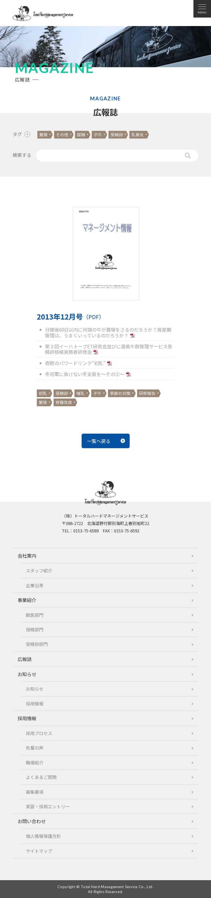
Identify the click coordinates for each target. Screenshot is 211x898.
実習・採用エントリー (48, 806)
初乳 (43, 393)
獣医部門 (34, 615)
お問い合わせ (32, 821)
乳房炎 (137, 134)
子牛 (98, 134)
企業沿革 (34, 585)
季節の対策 (120, 393)
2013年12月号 (70, 316)
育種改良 (63, 402)
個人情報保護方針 (43, 836)
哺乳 (80, 393)
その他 (62, 134)
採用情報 (34, 703)
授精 (81, 134)
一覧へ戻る (98, 440)
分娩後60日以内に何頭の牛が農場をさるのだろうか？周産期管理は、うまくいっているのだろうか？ (108, 332)
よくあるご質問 (41, 777)
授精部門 (34, 629)
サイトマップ (39, 851)
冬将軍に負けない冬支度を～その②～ (84, 374)
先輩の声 (34, 747)
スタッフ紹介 (39, 570)
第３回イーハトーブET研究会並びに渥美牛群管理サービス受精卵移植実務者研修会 (108, 349)
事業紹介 (27, 600)
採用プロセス (39, 733)
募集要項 (34, 792)
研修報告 (147, 393)
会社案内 (27, 555)
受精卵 (116, 134)
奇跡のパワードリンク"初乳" (75, 363)
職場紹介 (34, 762)
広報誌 (25, 659)
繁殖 (43, 134)
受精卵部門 (37, 644)
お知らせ (27, 674)
